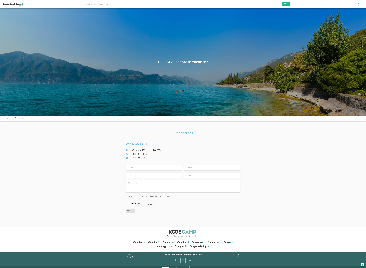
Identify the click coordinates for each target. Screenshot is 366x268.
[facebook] (175, 260)
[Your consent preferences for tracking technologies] (362, 264)
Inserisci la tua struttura (134, 258)
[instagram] (183, 260)
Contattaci (130, 256)
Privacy (236, 256)
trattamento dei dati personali (149, 196)
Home (6, 118)
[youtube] (190, 260)
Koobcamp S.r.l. (165, 267)
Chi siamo (235, 254)
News (129, 254)
